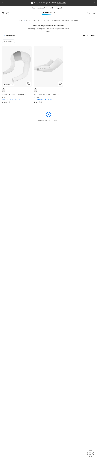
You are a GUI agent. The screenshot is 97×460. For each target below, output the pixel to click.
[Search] (7, 13)
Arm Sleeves (8, 41)
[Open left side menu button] (3, 13)
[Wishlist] (88, 13)
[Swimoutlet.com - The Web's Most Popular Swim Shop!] (48, 13)
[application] (90, 453)
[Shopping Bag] (93, 13)
